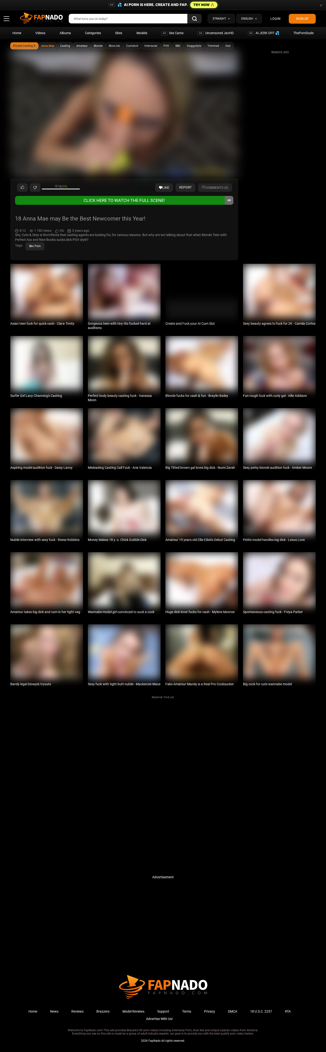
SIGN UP (302, 19)
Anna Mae (47, 46)
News (54, 1011)
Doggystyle (194, 46)
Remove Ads (280, 52)
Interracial (150, 46)
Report (185, 187)
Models (142, 33)
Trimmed (213, 46)
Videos (40, 33)
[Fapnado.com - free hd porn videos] (41, 18)
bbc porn (35, 246)
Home (16, 33)
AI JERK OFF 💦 (264, 33)
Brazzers (103, 1011)
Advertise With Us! (159, 1019)
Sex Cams (173, 33)
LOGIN (275, 19)
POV (166, 46)
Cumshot (132, 46)
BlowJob (114, 46)
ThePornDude (303, 33)
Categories (93, 33)
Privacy (209, 1011)
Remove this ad (163, 697)
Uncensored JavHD (216, 33)
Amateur (82, 46)
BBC (178, 46)
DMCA (232, 1011)
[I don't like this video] (35, 187)
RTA (288, 1011)
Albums (65, 33)
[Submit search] (194, 18)
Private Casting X (24, 46)
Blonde (98, 46)
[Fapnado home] (163, 999)
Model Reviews (133, 1011)
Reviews (77, 1011)
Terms (186, 1011)
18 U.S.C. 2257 (261, 1011)
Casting (65, 46)
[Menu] (6, 18)
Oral (228, 46)
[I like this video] (22, 187)
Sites (118, 33)
